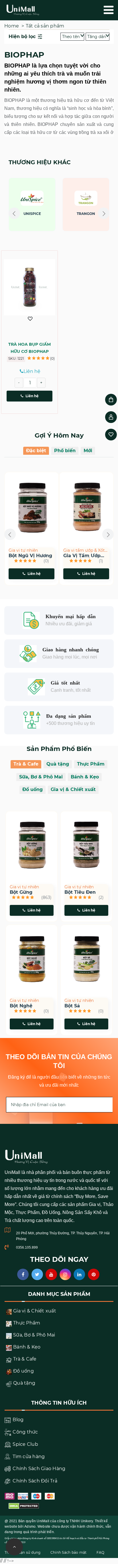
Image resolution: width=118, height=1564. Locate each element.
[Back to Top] (14, 1546)
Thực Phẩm (91, 764)
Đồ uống (32, 789)
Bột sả (72, 1006)
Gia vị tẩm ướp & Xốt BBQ (63, 550)
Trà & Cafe (25, 764)
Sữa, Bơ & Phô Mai (41, 777)
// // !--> (59, 214)
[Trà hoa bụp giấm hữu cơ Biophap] (29, 287)
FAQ (101, 1552)
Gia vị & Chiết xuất (73, 789)
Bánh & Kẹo (85, 777)
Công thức (24, 1432)
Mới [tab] (88, 450)
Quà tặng (57, 764)
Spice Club (24, 1444)
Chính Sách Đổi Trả (34, 1481)
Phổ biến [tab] (65, 450)
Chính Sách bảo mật (68, 1552)
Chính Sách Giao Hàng (38, 1468)
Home (11, 26)
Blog (17, 1419)
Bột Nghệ (21, 1006)
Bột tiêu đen (80, 892)
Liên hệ (32, 396)
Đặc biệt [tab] (36, 450)
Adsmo (30, 1527)
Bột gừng (21, 892)
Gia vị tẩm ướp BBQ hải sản (61, 555)
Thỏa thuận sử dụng (23, 1552)
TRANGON (51, 213)
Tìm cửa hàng (28, 1456)
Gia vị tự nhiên (24, 886)
